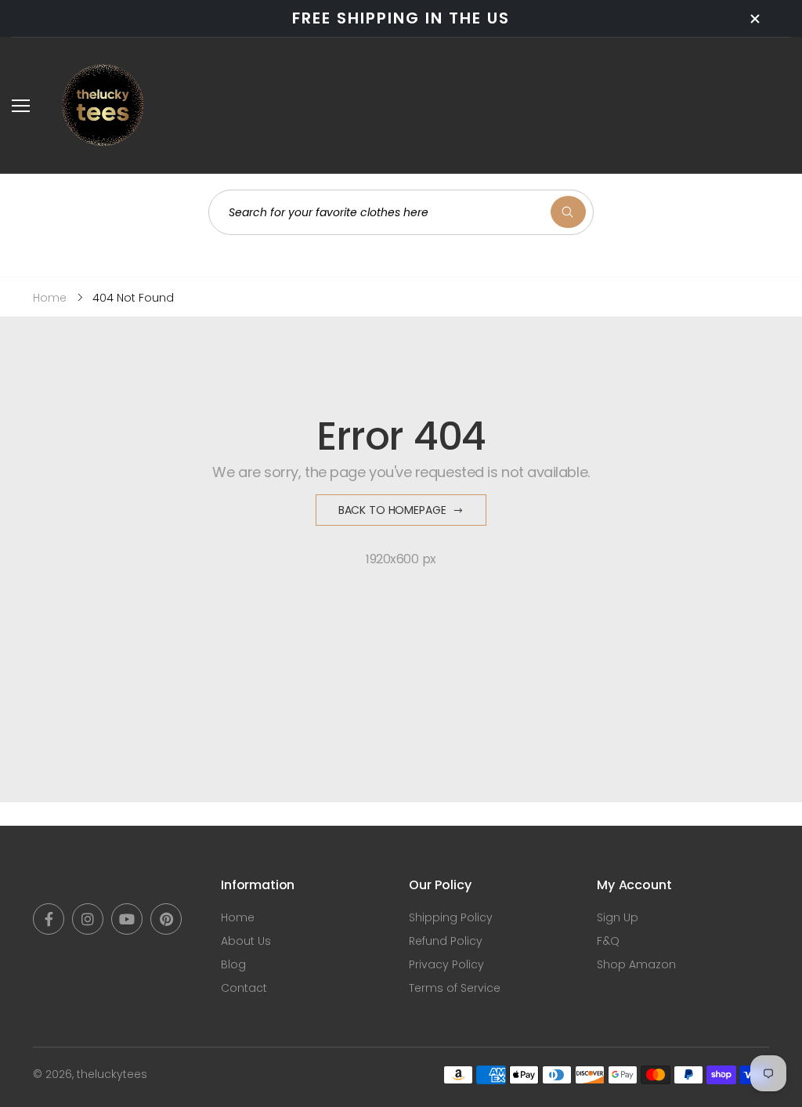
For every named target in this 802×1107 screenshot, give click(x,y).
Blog (233, 964)
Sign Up (617, 917)
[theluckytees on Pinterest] (166, 919)
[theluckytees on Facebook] (48, 919)
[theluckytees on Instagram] (87, 919)
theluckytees (112, 1074)
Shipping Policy (451, 917)
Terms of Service (454, 988)
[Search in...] (568, 212)
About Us (246, 941)
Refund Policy (445, 941)
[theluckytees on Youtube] (127, 919)
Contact (244, 988)
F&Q (608, 941)
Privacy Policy (446, 964)
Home (238, 917)
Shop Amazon (636, 964)
